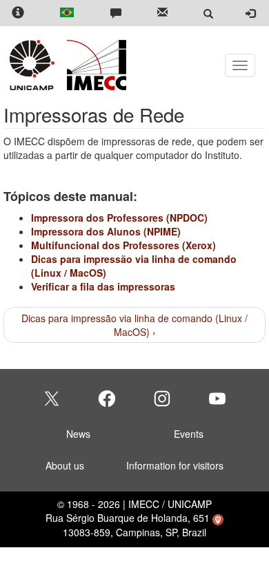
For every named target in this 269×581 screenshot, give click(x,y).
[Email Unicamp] (162, 13)
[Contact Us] (116, 13)
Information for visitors (174, 465)
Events (188, 434)
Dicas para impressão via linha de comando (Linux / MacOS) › (134, 325)
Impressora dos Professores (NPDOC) (119, 217)
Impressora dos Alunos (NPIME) (106, 231)
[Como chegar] (217, 518)
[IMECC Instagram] (162, 398)
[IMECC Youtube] (217, 398)
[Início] (94, 65)
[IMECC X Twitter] (51, 398)
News (78, 434)
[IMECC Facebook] (107, 398)
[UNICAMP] (34, 65)
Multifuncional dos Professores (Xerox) (123, 245)
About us (65, 465)
